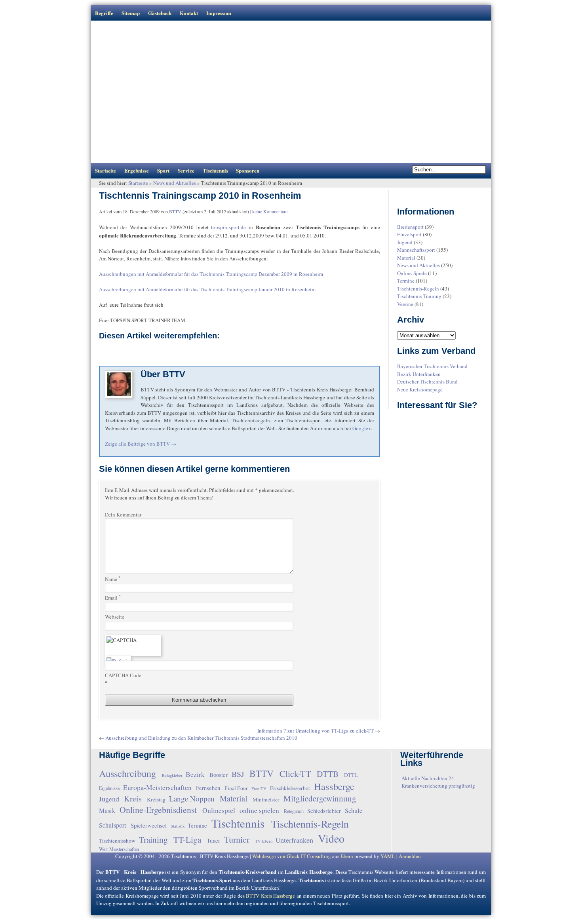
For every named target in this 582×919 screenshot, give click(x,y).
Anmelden (410, 856)
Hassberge (334, 786)
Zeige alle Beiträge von (140, 443)
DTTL (351, 774)
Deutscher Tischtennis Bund (427, 381)
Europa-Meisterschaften (157, 787)
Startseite (105, 170)
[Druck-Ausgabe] (151, 355)
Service (186, 170)
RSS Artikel (404, 197)
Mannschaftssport (416, 249)
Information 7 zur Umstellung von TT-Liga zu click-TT (315, 730)
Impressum (218, 13)
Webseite (114, 616)
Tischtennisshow (117, 840)
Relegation (294, 811)
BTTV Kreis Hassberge (270, 895)
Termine (406, 280)
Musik (107, 810)
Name (112, 579)
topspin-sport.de (228, 227)
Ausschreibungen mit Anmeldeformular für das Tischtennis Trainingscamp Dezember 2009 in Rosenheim (211, 273)
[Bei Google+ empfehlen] (105, 355)
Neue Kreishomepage (420, 389)
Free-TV (258, 788)
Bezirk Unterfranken (419, 374)
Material (406, 257)
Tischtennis (215, 170)
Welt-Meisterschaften (119, 849)
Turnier (236, 839)
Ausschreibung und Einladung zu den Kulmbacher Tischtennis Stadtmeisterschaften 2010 (201, 737)
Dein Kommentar (123, 514)
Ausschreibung (127, 773)
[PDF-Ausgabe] (163, 355)
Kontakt (189, 13)
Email (113, 597)
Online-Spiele (412, 273)
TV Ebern (263, 841)
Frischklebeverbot (290, 788)
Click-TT (295, 773)
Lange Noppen (192, 798)
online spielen (259, 810)
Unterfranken (294, 840)
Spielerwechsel (149, 825)
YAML (387, 856)
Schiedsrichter (324, 811)
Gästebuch (159, 13)
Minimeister (266, 799)
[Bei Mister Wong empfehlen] (140, 355)
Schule (353, 810)
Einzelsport (409, 234)
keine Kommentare (269, 211)
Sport (163, 170)
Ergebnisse (136, 170)
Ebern (346, 856)
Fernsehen (208, 788)
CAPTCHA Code (123, 675)
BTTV (175, 211)
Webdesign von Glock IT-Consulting (291, 856)
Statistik (177, 826)
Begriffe (104, 13)
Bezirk (195, 774)
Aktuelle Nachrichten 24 (427, 778)
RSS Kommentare (415, 197)
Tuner (213, 840)
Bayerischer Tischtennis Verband (432, 366)
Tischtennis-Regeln (418, 288)
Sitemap (131, 13)
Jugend (405, 242)
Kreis (133, 798)
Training (153, 839)
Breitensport (410, 226)
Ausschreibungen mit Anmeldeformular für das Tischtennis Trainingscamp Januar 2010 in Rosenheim (207, 289)
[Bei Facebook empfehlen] (117, 355)
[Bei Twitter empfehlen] (128, 355)
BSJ (238, 774)
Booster (218, 774)
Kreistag (156, 799)
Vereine (405, 304)
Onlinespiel (218, 810)
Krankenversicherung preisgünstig (438, 785)
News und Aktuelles (174, 182)
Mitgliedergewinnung (319, 798)
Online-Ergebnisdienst (158, 809)
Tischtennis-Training (419, 296)
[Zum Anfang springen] (100, 858)
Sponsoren (247, 170)
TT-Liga (187, 839)
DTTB (328, 773)
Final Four (236, 788)
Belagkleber (172, 775)
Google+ (361, 428)
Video (331, 838)
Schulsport (112, 825)
